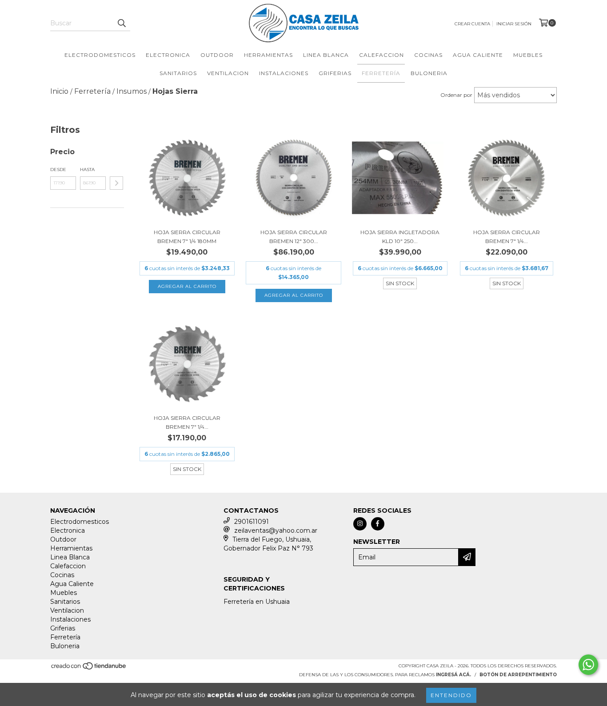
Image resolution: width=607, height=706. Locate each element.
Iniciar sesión (513, 24)
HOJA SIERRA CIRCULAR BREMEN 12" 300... (293, 236)
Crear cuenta (472, 24)
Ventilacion (228, 73)
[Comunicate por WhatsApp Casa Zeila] (588, 664)
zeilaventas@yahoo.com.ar (275, 530)
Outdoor (217, 55)
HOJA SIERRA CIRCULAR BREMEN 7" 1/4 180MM (187, 236)
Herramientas (268, 55)
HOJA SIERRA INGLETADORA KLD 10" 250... (399, 236)
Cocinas (428, 55)
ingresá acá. (453, 675)
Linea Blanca (326, 55)
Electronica (168, 55)
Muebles (528, 55)
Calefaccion (381, 55)
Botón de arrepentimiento (518, 675)
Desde (58, 169)
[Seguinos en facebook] (377, 523)
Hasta (87, 169)
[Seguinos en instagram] (360, 523)
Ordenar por (456, 95)
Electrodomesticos (100, 55)
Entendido (451, 695)
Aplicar (116, 183)
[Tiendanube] (89, 668)
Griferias (335, 73)
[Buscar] (121, 23)
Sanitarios (178, 73)
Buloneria (429, 73)
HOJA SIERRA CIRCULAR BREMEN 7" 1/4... (506, 236)
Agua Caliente (478, 55)
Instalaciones (283, 73)
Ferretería (381, 73)
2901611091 (251, 522)
